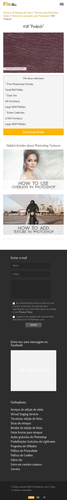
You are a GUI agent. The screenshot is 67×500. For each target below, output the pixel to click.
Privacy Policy (25, 312)
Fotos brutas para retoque (26, 432)
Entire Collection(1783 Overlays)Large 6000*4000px (15, 118)
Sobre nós (16, 460)
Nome (15, 265)
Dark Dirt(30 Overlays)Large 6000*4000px (15, 101)
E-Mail (16, 274)
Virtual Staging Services (24, 414)
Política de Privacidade (24, 450)
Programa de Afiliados (24, 446)
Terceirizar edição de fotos (26, 418)
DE (38, 497)
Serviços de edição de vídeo (27, 409)
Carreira (15, 469)
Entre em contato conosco (26, 464)
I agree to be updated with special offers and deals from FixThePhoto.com (33, 318)
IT (44, 497)
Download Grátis (33, 132)
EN (31, 497)
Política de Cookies (22, 455)
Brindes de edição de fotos (26, 428)
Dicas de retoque (21, 423)
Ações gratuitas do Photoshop (29, 437)
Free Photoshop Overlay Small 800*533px (19, 87)
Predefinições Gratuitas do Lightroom (33, 441)
